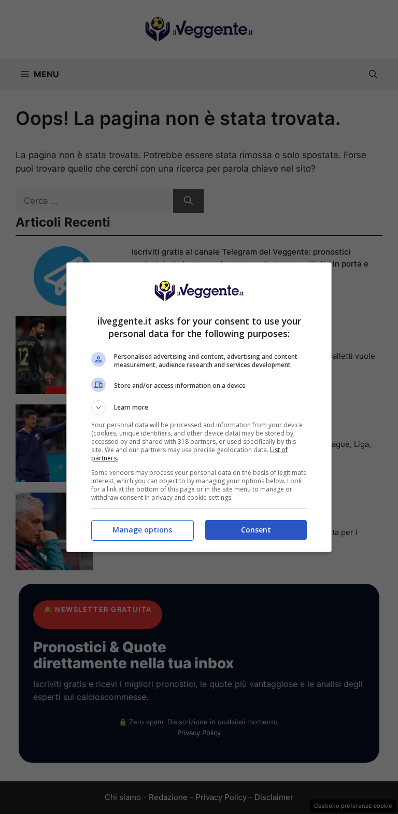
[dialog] (199, 407)
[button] (199, 407)
